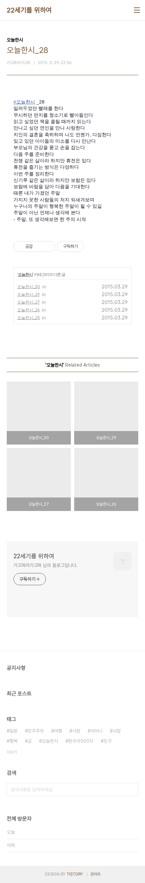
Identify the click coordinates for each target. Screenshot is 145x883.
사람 (117, 731)
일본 (13, 731)
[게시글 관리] (47, 246)
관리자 (95, 874)
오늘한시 (25, 274)
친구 (108, 741)
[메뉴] (137, 10)
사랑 (76, 731)
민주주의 (36, 731)
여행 (58, 731)
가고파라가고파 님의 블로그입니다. (45, 565)
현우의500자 (80, 741)
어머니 (96, 731)
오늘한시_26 (28, 309)
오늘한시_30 (28, 286)
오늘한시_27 (28, 302)
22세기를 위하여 (29, 10)
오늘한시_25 (28, 317)
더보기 (12, 752)
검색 (131, 789)
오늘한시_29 (28, 294)
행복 (13, 741)
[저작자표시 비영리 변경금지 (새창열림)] (93, 246)
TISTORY (74, 874)
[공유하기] (39, 246)
